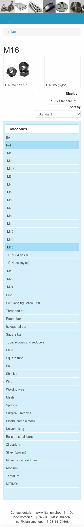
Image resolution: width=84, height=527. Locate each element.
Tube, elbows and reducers (25, 342)
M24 (10, 286)
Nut (8, 145)
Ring (9, 295)
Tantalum (12, 476)
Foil (8, 365)
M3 (9, 176)
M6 (9, 200)
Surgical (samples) (19, 413)
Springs (11, 405)
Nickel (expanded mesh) (23, 460)
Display (71, 93)
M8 (9, 215)
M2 (9, 160)
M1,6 (10, 153)
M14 (10, 239)
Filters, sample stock (20, 420)
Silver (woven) (16, 452)
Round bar (13, 318)
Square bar (14, 334)
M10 (10, 223)
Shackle (11, 373)
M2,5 (10, 168)
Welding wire (15, 389)
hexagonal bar (16, 326)
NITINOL (12, 483)
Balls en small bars (19, 436)
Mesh (10, 397)
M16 (10, 247)
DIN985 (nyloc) (19, 262)
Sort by (75, 106)
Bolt (8, 137)
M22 (10, 279)
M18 (10, 271)
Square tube (15, 358)
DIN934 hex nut (19, 254)
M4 (9, 184)
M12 (10, 231)
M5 (9, 192)
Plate (9, 350)
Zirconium (13, 444)
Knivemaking (15, 428)
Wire (9, 381)
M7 (9, 208)
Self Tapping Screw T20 (23, 303)
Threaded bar (16, 310)
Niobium (12, 468)
